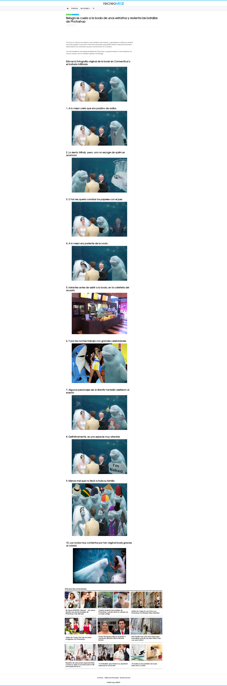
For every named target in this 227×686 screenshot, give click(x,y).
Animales (69, 14)
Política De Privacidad (112, 678)
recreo (113, 3)
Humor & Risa (75, 14)
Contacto (100, 678)
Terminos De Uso (125, 678)
